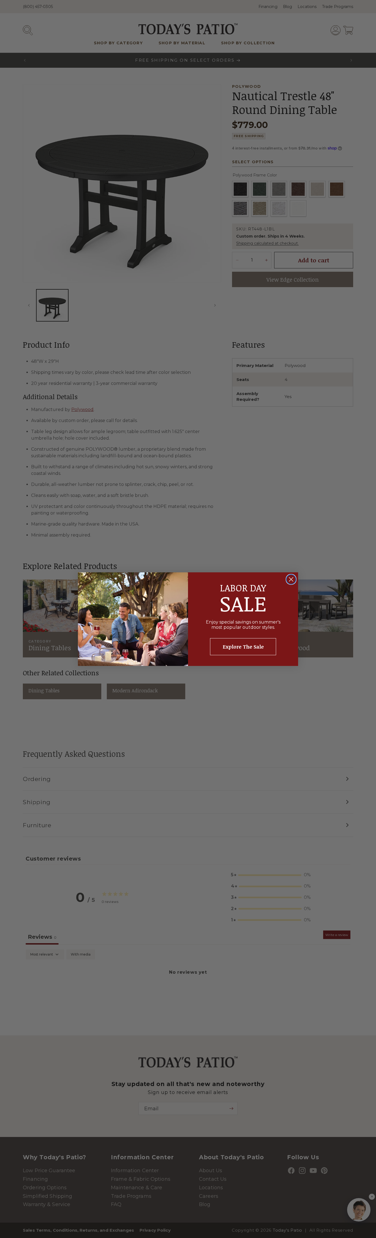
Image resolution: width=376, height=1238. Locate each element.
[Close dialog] (291, 579)
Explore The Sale (243, 646)
